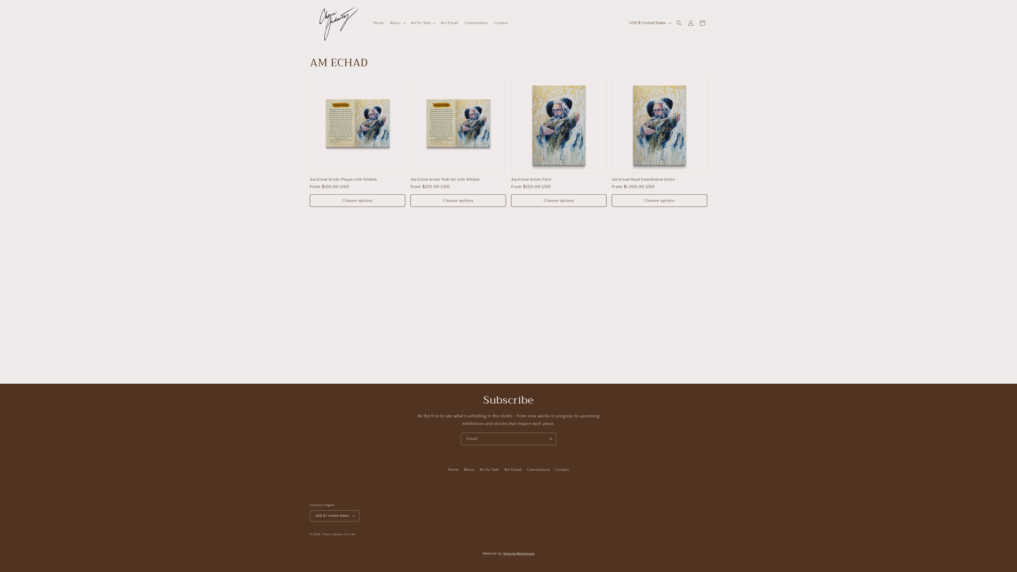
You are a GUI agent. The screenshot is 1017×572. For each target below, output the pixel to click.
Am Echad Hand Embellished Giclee (643, 179)
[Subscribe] (550, 439)
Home (453, 470)
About (469, 470)
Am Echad (513, 470)
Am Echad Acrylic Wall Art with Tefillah (445, 179)
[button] (397, 23)
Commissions (538, 470)
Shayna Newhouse (519, 553)
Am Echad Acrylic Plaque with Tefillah (343, 179)
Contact (562, 470)
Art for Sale (489, 470)
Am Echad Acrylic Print (531, 179)
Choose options (357, 200)
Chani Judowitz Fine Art (339, 534)
